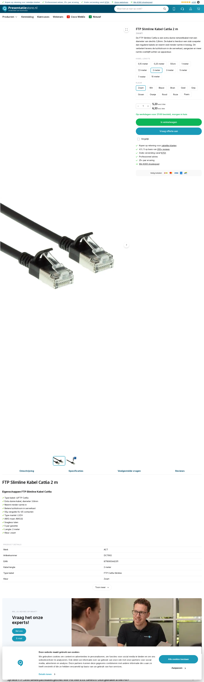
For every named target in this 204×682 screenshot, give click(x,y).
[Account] (190, 9)
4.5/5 (194, 2)
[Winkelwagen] (198, 9)
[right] (126, 245)
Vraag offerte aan (169, 131)
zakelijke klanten (169, 145)
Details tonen (45, 674)
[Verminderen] (138, 106)
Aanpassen (177, 668)
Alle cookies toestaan (178, 659)
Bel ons (19, 631)
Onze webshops (121, 2)
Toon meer (100, 587)
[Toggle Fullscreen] (126, 29)
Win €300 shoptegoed (142, 2)
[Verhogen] (148, 106)
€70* (107, 2)
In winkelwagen (169, 122)
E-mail (19, 638)
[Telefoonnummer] (174, 9)
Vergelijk (145, 139)
